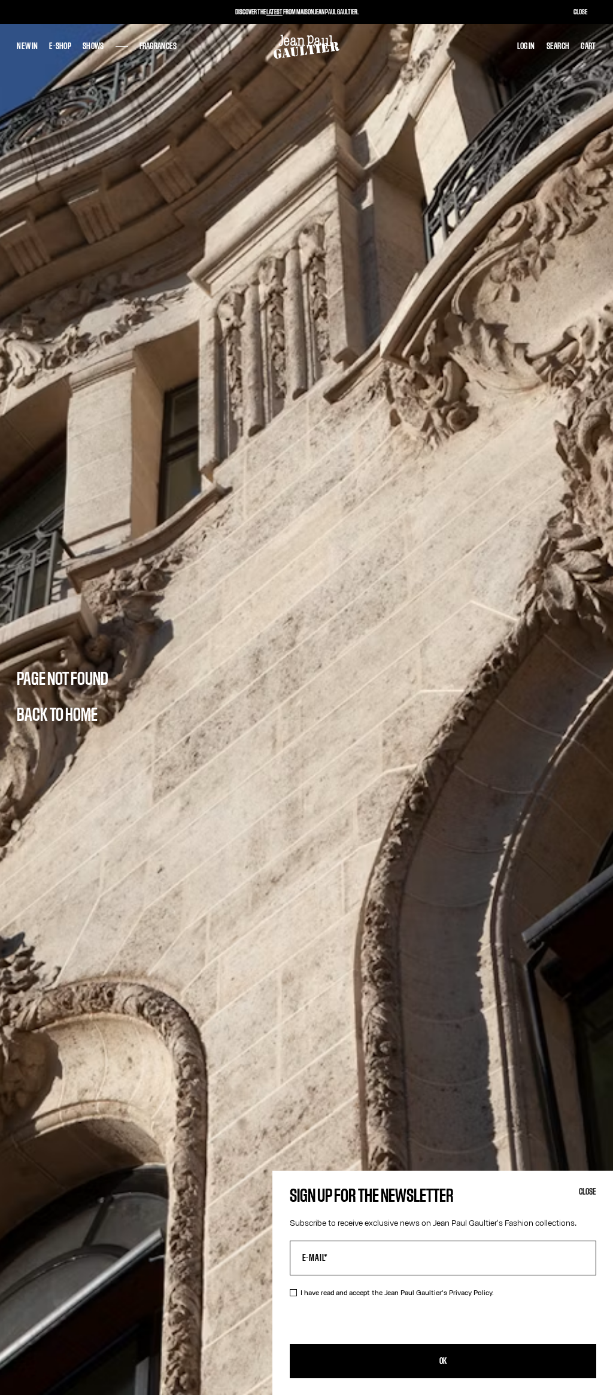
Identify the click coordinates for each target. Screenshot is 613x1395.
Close (587, 1191)
